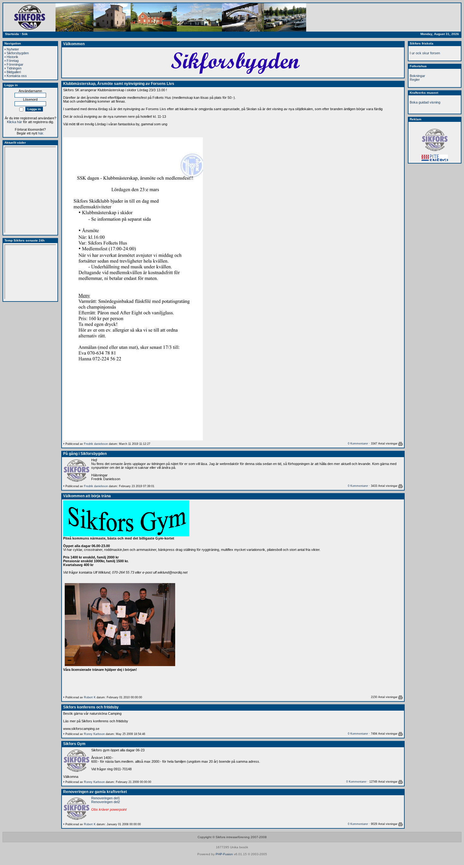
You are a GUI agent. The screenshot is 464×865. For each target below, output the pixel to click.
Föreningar (15, 64)
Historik (12, 57)
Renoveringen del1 (105, 798)
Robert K (90, 697)
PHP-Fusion (224, 854)
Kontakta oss (17, 76)
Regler (415, 79)
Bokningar (417, 76)
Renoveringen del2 (105, 802)
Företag (13, 61)
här (40, 133)
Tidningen (14, 68)
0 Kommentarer (358, 443)
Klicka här (14, 122)
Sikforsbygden (18, 53)
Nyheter (13, 49)
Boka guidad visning (425, 102)
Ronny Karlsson (94, 734)
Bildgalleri (14, 72)
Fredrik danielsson (96, 443)
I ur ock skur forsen (425, 53)
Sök (25, 34)
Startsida (12, 34)
